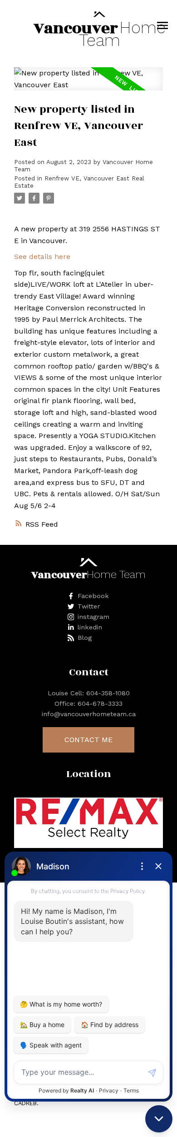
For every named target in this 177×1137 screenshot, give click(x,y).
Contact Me (88, 739)
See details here (42, 256)
